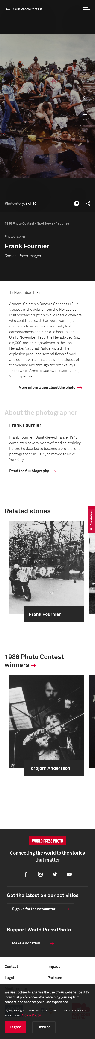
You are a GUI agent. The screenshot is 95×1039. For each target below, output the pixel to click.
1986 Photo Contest (27, 9)
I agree (15, 1027)
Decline (43, 1027)
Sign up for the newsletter (33, 909)
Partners (55, 978)
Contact (11, 967)
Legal (9, 978)
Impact (54, 967)
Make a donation (26, 943)
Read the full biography (29, 471)
